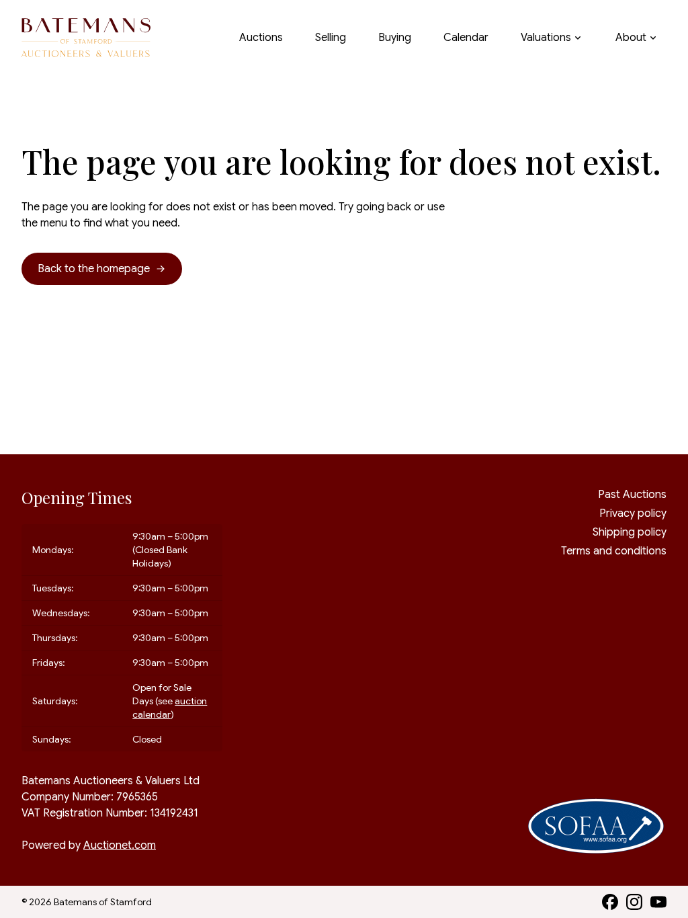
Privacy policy (632, 513)
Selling (330, 37)
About (630, 37)
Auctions (261, 37)
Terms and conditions (613, 551)
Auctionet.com (119, 845)
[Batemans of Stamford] (86, 38)
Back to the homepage (94, 269)
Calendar (465, 37)
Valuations (546, 37)
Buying (394, 37)
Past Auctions (632, 494)
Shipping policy (629, 532)
